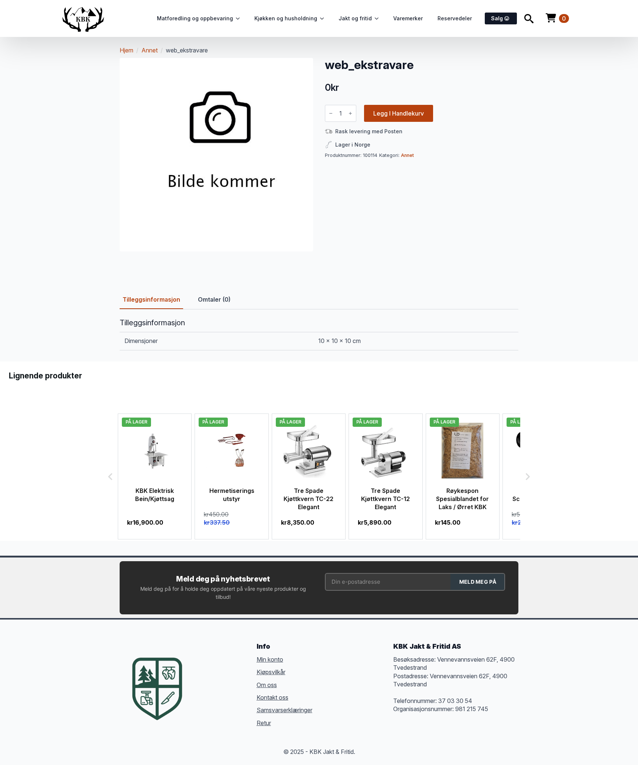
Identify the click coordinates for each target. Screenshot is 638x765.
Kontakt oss (272, 697)
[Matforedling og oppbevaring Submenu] (240, 18)
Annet (149, 50)
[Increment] (350, 113)
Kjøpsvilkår (271, 672)
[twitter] (212, 677)
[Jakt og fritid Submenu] (379, 18)
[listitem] (155, 476)
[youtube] (198, 691)
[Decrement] (331, 113)
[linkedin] (238, 677)
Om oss (267, 685)
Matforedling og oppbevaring (195, 18)
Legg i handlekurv (398, 113)
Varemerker (408, 18)
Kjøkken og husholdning (285, 18)
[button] (110, 476)
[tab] (151, 299)
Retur (264, 723)
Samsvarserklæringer (284, 710)
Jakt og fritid (355, 18)
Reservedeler (455, 18)
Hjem (126, 50)
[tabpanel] (319, 334)
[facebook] (198, 677)
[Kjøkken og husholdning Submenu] (324, 18)
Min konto (270, 659)
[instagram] (225, 677)
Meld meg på (477, 582)
